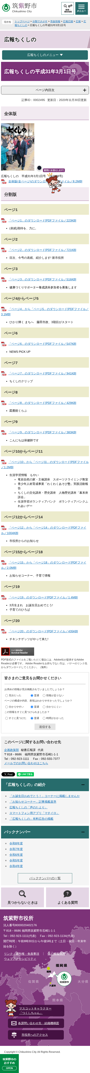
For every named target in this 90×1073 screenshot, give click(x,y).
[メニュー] (81, 8)
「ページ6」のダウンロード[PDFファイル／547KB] (42, 343)
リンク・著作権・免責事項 (21, 953)
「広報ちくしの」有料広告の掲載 (31, 818)
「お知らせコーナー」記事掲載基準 (32, 801)
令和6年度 (16, 854)
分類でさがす (40, 21)
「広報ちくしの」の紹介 (25, 785)
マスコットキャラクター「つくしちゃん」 (35, 1011)
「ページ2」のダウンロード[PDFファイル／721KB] (42, 250)
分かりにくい (53, 706)
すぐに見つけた (17, 718)
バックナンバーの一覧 (45, 878)
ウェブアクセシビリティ (20, 958)
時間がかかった (55, 718)
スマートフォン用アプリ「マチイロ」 (34, 813)
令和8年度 (16, 843)
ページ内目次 (45, 90)
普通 (36, 695)
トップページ (22, 21)
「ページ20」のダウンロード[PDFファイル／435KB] (43, 631)
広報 (78, 21)
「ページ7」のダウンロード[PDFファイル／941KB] (42, 373)
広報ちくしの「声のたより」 (28, 807)
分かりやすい (16, 706)
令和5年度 (16, 860)
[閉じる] (39, 167)
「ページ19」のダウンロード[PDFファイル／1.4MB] (43, 597)
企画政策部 (11, 750)
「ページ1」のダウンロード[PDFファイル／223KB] (42, 220)
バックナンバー (17, 832)
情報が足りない (55, 695)
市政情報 (55, 21)
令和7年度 (16, 849)
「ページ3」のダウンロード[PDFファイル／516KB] (42, 279)
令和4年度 (16, 866)
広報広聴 (68, 21)
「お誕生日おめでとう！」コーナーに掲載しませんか (44, 796)
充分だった (15, 695)
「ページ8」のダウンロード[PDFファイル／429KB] (42, 403)
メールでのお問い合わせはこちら (26, 763)
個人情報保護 (56, 953)
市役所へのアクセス (35, 1034)
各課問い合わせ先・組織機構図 (38, 1023)
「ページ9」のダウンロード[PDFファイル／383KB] (42, 432)
